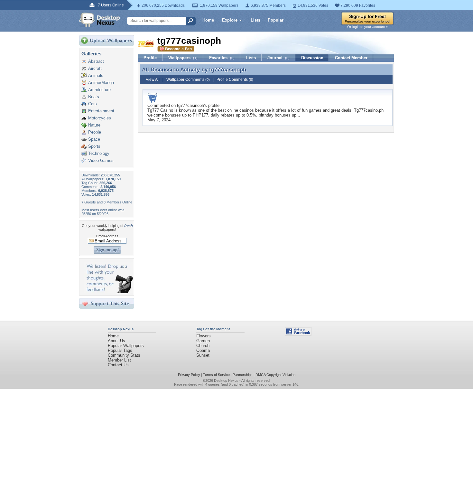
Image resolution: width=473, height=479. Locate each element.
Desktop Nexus (226, 380)
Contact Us (118, 364)
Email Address (107, 236)
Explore (229, 20)
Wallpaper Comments (188, 79)
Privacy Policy (189, 375)
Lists (255, 20)
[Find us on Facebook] (298, 334)
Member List (119, 360)
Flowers (203, 335)
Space (94, 139)
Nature (94, 125)
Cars (92, 103)
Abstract (96, 61)
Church (202, 345)
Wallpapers (183, 57)
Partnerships (243, 375)
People (94, 132)
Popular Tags (120, 350)
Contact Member (351, 57)
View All (153, 79)
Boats (93, 96)
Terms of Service (216, 375)
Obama (203, 350)
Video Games (101, 160)
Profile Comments (235, 79)
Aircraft (95, 68)
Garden (203, 340)
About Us (116, 340)
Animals (95, 75)
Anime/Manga (101, 82)
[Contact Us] (108, 291)
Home (208, 20)
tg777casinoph (227, 69)
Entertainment (101, 110)
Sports (94, 146)
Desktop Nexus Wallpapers (99, 20)
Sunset (202, 355)
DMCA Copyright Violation (275, 375)
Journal (278, 57)
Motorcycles (99, 118)
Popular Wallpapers (126, 345)
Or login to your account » (367, 27)
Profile (150, 57)
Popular (275, 20)
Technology (98, 153)
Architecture (99, 89)
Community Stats (124, 355)
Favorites (222, 57)
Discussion (312, 57)
